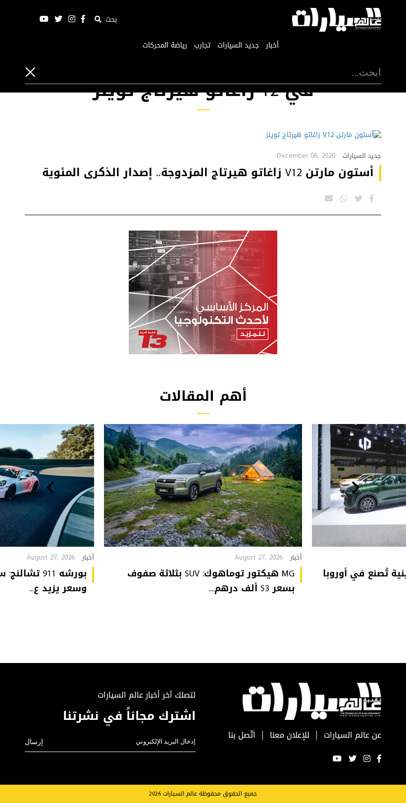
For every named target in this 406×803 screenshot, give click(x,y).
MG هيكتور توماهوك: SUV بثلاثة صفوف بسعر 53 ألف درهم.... (211, 581)
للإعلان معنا (289, 735)
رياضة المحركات (165, 45)
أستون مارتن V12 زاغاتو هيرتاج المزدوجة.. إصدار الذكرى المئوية (208, 172)
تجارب (202, 45)
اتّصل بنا (241, 735)
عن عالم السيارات (352, 735)
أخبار (272, 45)
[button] (355, 488)
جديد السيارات (238, 45)
